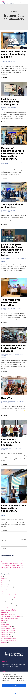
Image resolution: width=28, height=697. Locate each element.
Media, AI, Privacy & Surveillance (9, 618)
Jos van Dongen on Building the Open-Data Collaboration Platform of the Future (12, 250)
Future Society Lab (5, 603)
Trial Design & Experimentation (8, 638)
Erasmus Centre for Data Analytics (11, 60)
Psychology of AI (5, 624)
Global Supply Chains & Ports (8, 605)
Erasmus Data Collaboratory (9, 107)
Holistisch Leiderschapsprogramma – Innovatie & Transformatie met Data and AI (13, 609)
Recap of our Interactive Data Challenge (10, 442)
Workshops (19, 308)
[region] (14, 684)
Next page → (24, 539)
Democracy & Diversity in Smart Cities (10, 589)
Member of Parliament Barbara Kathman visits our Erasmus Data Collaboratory (12, 153)
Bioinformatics (4, 581)
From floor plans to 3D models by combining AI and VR (14, 54)
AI (2, 60)
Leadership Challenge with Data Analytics (11, 616)
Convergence (4, 583)
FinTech (3, 601)
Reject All (14, 693)
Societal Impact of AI (21, 162)
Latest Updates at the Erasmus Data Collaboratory (13, 508)
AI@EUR (3, 579)
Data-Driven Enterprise (7, 258)
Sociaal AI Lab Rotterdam (7, 632)
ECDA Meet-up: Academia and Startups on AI (12, 563)
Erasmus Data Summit (6, 599)
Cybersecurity (4, 585)
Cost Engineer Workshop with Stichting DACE (10, 101)
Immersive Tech (11, 61)
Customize (14, 689)
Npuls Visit (7, 397)
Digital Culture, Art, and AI (7, 593)
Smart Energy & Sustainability (8, 630)
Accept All (14, 685)
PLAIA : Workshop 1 (6, 558)
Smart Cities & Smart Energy (8, 628)
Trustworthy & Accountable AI (8, 640)
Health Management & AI (7, 607)
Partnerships (4, 355)
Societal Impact (5, 634)
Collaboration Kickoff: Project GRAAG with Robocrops (13, 348)
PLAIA (2, 622)
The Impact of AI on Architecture (12, 206)
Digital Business (5, 591)
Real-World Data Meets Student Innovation (11, 302)
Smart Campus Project (6, 626)
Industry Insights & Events (7, 259)
